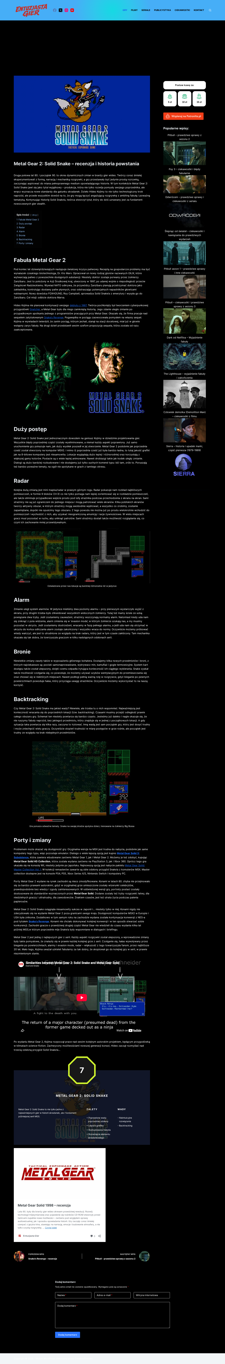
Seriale (145, 10)
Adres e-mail (104, 1295)
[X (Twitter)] (60, 10)
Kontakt (199, 10)
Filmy (134, 10)
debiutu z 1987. (78, 305)
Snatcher (35, 309)
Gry (125, 10)
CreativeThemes (84, 1358)
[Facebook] (54, 10)
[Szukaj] (210, 10)
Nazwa (61, 1295)
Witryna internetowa (147, 1295)
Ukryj (34, 215)
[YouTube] (72, 10)
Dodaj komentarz (67, 1305)
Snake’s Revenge (53, 317)
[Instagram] (66, 10)
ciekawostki (182, 10)
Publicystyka (162, 10)
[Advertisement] (112, 43)
